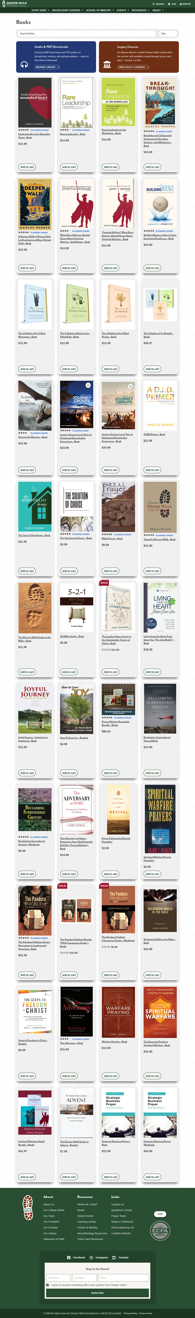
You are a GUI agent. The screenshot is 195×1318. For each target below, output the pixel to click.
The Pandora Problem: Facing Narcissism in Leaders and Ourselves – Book (34, 945)
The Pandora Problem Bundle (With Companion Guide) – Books (76, 943)
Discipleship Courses (66, 10)
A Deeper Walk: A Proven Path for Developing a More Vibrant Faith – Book (34, 240)
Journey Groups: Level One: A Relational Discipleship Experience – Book (76, 438)
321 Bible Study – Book (72, 636)
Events (121, 10)
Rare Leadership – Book (72, 134)
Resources (139, 10)
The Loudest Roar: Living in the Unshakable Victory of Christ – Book (116, 640)
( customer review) (164, 131)
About (156, 10)
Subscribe (97, 1292)
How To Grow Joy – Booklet (74, 737)
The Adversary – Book (71, 1043)
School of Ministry (98, 10)
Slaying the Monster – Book (32, 437)
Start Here (39, 10)
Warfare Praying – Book (114, 1041)
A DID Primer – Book (154, 434)
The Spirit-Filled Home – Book (34, 535)
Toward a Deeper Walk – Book (160, 539)
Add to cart (27, 166)
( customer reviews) (40, 130)
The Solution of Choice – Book (76, 538)
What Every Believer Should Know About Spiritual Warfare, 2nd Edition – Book (75, 238)
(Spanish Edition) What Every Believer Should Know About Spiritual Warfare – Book (118, 236)
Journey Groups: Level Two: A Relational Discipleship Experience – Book (117, 438)
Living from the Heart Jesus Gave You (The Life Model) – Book (159, 640)
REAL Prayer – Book (112, 538)
